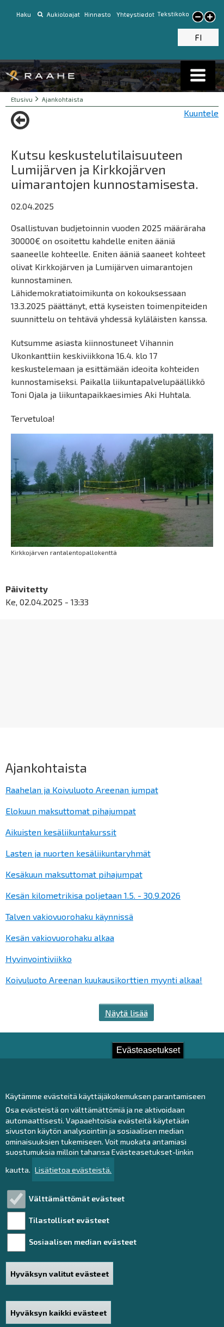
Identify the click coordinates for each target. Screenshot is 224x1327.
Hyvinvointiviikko (38, 958)
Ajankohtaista (62, 99)
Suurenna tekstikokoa (210, 18)
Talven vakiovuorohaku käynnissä (69, 916)
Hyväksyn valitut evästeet (59, 1273)
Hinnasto (98, 14)
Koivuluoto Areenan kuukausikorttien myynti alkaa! (103, 980)
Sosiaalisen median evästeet (82, 1241)
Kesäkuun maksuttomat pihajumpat (73, 874)
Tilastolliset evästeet (69, 1220)
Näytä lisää (126, 1013)
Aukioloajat (63, 14)
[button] (198, 75)
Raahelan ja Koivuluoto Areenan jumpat (81, 790)
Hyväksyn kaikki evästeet (58, 1312)
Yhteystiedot (135, 14)
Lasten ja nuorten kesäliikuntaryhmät (78, 853)
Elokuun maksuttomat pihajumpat (70, 811)
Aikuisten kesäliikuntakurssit (60, 832)
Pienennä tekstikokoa (198, 17)
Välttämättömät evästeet (77, 1198)
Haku (23, 14)
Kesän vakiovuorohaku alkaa (59, 937)
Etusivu (22, 99)
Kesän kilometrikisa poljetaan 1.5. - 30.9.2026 (93, 895)
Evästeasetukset (148, 1050)
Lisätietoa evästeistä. (73, 1169)
